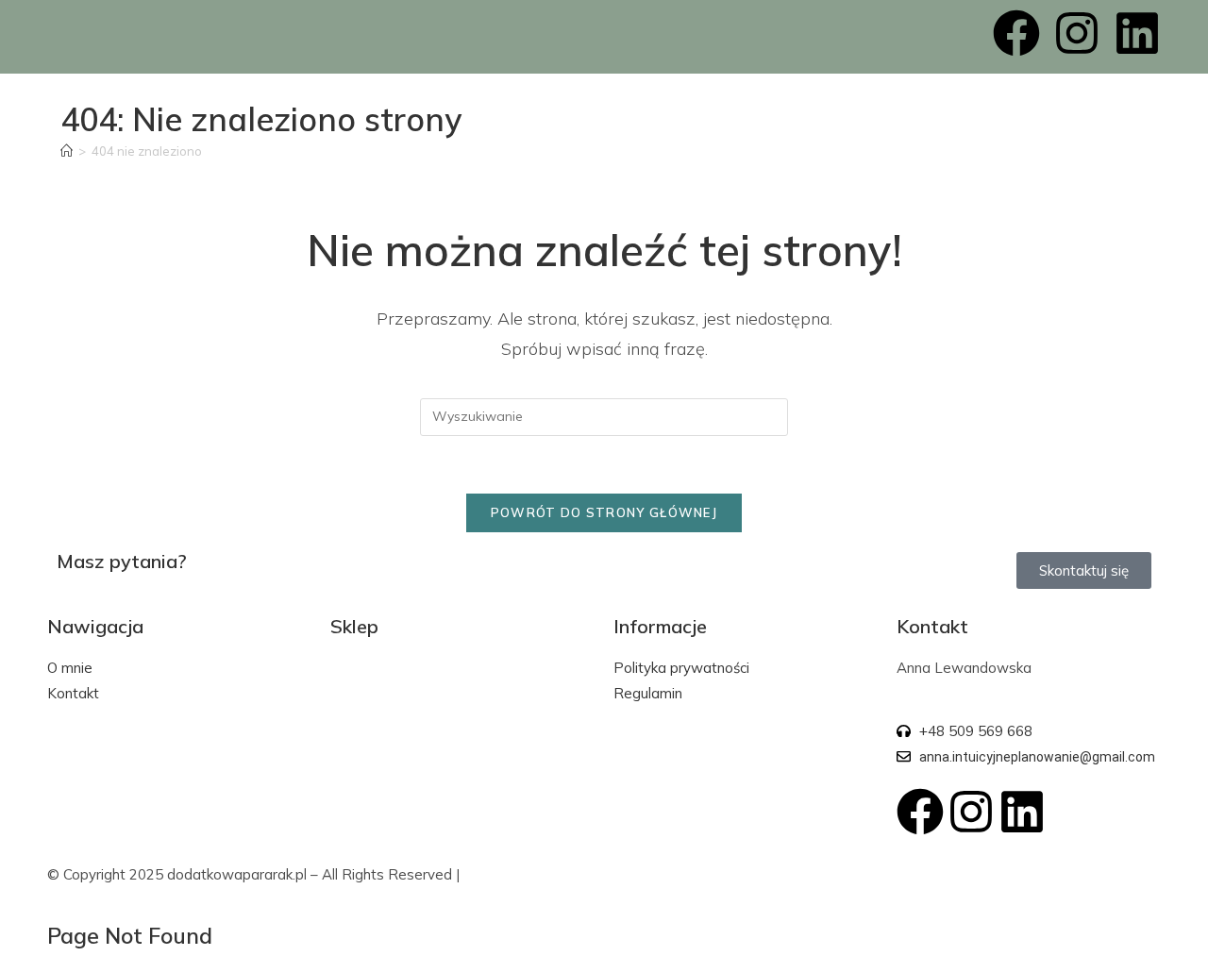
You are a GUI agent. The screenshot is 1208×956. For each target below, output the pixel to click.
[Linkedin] (1137, 33)
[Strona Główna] (66, 151)
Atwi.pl (486, 874)
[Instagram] (1076, 33)
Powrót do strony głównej (604, 512)
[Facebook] (1016, 33)
